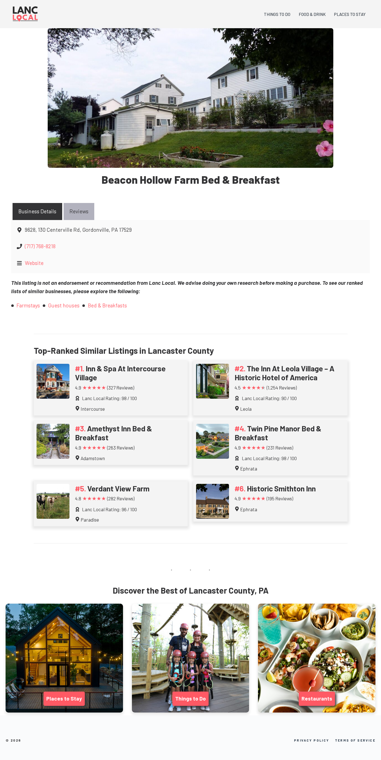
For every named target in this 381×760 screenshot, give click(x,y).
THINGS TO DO (277, 14)
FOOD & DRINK (312, 14)
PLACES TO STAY (350, 14)
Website (34, 263)
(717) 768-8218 (40, 246)
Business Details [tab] (37, 211)
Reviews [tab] (78, 211)
